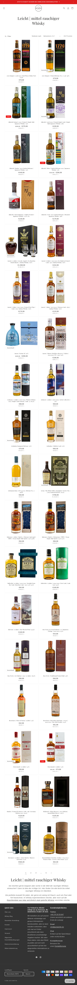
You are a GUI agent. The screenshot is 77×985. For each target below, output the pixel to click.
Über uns (8, 912)
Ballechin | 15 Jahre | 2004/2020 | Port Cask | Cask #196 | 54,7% (55, 584)
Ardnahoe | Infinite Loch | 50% (56, 446)
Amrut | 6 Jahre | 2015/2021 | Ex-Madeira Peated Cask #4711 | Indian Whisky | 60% (55, 261)
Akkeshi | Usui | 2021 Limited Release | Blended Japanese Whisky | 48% (55, 215)
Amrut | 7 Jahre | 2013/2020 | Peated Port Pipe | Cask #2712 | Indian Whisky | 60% (21, 308)
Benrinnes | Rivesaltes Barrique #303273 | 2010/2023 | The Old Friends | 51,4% (55, 721)
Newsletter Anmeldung (12, 920)
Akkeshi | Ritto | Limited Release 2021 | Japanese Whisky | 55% (55, 169)
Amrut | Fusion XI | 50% (21, 353)
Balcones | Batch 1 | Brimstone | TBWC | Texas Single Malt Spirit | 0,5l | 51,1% (55, 537)
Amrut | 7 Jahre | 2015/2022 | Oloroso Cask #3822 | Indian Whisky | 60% (55, 308)
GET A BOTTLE (13, 980)
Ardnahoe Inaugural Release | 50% (21, 446)
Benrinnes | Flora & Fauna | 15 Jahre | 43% (21, 720)
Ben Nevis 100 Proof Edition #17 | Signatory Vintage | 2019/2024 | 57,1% (56, 630)
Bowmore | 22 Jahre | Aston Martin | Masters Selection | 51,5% (21, 858)
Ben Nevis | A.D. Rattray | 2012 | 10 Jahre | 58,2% (21, 676)
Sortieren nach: (37, 36)
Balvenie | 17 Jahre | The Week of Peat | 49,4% (21, 629)
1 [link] (25, 873)
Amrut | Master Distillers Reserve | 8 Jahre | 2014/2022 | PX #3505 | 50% (55, 354)
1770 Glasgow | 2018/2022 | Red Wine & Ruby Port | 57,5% (21, 76)
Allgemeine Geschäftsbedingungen (12, 939)
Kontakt (7, 924)
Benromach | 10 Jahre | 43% (21, 767)
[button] (4, 8)
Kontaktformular (60, 946)
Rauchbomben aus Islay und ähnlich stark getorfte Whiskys (30, 900)
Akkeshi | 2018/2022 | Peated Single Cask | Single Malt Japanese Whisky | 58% (55, 122)
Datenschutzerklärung (12, 944)
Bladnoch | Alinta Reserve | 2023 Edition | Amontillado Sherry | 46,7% (55, 812)
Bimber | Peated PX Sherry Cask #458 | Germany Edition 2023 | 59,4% (21, 812)
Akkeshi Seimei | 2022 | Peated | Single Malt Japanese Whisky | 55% (21, 122)
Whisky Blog (9, 916)
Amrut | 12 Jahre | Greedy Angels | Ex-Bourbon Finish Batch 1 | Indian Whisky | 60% (21, 261)
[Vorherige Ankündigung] (4, 2)
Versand (7, 933)
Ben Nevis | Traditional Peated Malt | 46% (55, 676)
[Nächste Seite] (51, 873)
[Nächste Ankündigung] (73, 2)
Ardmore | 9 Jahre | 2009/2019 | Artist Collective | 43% (55, 400)
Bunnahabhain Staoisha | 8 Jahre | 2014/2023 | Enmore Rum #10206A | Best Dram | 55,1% (55, 858)
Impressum (8, 929)
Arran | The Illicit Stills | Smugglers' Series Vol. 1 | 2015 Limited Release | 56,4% (55, 491)
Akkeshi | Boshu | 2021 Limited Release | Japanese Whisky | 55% (21, 169)
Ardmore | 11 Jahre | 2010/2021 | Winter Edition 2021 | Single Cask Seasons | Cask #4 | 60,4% (21, 400)
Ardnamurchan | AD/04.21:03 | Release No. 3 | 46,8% (21, 491)
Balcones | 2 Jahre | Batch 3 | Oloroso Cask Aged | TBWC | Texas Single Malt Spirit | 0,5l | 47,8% (21, 537)
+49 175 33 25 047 (57, 914)
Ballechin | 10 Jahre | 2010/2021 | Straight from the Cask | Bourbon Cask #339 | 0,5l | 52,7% (21, 584)
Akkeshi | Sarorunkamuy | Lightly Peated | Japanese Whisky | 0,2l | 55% (21, 215)
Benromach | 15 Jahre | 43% (55, 767)
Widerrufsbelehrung (11, 948)
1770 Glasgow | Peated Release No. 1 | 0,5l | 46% (55, 76)
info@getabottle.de (57, 927)
